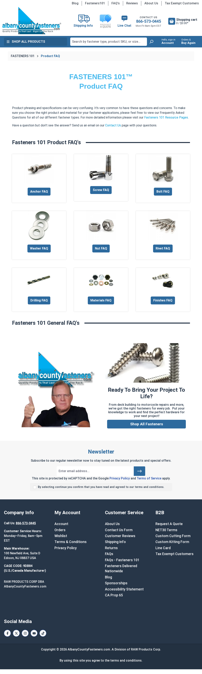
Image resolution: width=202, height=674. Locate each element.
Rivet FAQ (163, 248)
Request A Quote (169, 524)
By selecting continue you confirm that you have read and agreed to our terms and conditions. (101, 487)
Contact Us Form (119, 530)
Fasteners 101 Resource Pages (166, 117)
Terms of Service (149, 478)
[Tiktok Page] (42, 633)
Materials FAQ (100, 300)
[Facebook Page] (7, 633)
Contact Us (113, 125)
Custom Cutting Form (173, 536)
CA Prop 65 (114, 595)
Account (61, 524)
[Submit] (139, 471)
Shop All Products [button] (28, 41)
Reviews (132, 3)
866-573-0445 (148, 21)
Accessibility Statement (124, 589)
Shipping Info (115, 542)
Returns (111, 548)
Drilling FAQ (39, 300)
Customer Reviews (120, 536)
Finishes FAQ (162, 300)
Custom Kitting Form (172, 542)
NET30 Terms (166, 530)
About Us (151, 3)
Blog (75, 3)
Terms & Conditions (70, 542)
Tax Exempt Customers (182, 3)
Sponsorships (116, 583)
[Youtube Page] (34, 633)
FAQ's (115, 3)
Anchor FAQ (39, 191)
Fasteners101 (95, 3)
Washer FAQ (39, 248)
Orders (59, 530)
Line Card (163, 548)
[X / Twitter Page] (16, 633)
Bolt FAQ (162, 191)
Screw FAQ (101, 190)
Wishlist (60, 536)
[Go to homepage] (31, 20)
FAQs (109, 554)
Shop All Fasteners (146, 424)
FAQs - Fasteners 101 (122, 560)
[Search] (151, 42)
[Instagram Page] (25, 633)
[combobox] (108, 42)
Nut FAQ (101, 248)
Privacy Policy (119, 478)
